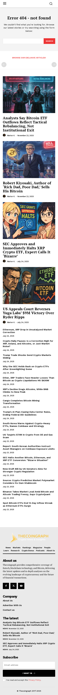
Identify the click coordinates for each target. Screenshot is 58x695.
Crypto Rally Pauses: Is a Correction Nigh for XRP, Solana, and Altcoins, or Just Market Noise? (28, 344)
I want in (27, 673)
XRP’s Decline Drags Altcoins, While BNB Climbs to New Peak (25, 390)
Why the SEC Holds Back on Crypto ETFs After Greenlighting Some (26, 367)
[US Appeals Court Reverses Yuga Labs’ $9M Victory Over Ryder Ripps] (29, 285)
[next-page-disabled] (54, 64)
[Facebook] (6, 586)
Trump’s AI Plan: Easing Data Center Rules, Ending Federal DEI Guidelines (27, 413)
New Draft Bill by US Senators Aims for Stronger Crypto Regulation (25, 470)
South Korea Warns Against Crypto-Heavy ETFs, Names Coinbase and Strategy (26, 424)
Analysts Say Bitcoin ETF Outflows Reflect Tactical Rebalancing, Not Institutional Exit (25, 123)
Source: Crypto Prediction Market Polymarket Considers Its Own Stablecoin (28, 481)
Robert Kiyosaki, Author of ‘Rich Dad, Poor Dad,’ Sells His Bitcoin (27, 186)
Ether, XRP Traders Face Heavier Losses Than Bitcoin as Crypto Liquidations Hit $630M (28, 379)
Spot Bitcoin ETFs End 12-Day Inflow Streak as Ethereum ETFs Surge (27, 504)
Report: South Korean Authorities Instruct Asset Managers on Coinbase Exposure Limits (29, 447)
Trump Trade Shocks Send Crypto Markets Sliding (27, 356)
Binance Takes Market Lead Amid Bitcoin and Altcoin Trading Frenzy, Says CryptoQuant (28, 493)
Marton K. (11, 135)
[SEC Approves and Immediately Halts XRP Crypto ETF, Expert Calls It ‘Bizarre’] (29, 220)
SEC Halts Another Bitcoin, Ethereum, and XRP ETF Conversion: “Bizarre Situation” (27, 459)
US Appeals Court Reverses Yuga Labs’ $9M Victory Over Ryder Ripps (28, 312)
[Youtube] (21, 586)
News (5, 629)
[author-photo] (4, 135)
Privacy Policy (34, 680)
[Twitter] (13, 586)
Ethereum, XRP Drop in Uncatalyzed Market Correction (27, 331)
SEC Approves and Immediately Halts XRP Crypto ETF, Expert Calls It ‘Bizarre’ (26, 249)
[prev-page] (3, 64)
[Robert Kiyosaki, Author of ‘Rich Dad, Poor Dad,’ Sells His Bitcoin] (29, 159)
